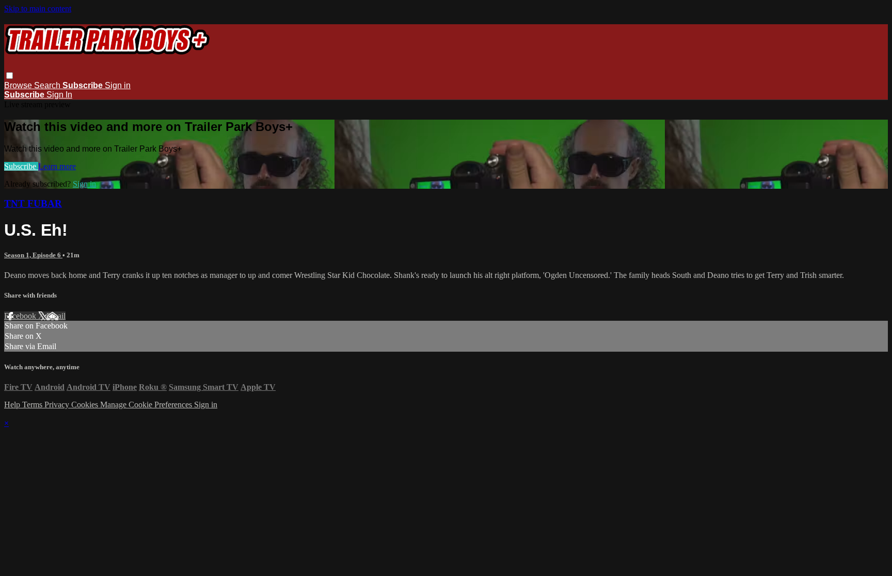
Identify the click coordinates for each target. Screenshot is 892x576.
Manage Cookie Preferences (147, 404)
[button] (9, 75)
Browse (19, 85)
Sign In (59, 94)
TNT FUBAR (33, 203)
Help (13, 404)
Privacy (57, 404)
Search (48, 85)
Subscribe (21, 166)
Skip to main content (37, 8)
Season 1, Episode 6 (33, 255)
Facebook (21, 315)
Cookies (85, 404)
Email (56, 315)
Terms (33, 404)
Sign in (118, 85)
